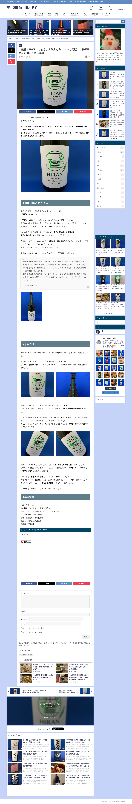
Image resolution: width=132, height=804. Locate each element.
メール (24, 619)
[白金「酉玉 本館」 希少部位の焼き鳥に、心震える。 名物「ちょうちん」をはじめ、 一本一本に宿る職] (114, 382)
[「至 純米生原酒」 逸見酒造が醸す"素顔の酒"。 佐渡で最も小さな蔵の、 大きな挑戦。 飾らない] (121, 368)
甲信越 (110, 170)
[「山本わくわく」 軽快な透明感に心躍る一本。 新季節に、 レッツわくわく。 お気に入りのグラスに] (107, 368)
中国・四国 (110, 188)
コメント (25, 593)
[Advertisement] (55, 333)
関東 (110, 161)
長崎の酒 (23, 654)
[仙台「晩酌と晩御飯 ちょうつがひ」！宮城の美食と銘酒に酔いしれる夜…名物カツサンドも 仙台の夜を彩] (99, 353)
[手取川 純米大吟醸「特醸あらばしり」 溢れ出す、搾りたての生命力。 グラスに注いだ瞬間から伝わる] (99, 382)
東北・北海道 (110, 147)
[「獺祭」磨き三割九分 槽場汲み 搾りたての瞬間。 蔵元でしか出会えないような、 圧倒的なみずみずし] (114, 368)
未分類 (110, 206)
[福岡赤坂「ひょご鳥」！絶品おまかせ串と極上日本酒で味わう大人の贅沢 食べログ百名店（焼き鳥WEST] (121, 360)
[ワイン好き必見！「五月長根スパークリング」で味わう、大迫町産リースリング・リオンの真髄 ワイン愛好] (114, 360)
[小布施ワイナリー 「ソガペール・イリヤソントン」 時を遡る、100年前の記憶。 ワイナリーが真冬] (107, 382)
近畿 (110, 183)
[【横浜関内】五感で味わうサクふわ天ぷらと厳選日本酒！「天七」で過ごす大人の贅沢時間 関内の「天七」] (114, 353)
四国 (110, 192)
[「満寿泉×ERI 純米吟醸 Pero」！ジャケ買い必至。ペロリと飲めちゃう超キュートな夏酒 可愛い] (107, 353)
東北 (110, 152)
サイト (23, 624)
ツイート (99, 322)
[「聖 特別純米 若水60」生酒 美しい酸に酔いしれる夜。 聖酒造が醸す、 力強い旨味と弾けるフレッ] (99, 368)
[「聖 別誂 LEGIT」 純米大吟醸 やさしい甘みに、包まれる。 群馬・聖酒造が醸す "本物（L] (121, 382)
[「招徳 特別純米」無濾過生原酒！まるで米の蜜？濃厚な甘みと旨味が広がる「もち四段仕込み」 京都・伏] (107, 360)
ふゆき (90, 56)
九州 (20, 45)
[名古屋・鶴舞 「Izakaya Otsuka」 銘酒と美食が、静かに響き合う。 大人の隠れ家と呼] (121, 375)
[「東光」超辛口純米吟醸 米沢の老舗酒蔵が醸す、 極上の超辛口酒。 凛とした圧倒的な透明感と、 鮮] (99, 375)
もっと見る (110, 313)
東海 (110, 174)
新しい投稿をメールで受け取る (33, 632)
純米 (31, 654)
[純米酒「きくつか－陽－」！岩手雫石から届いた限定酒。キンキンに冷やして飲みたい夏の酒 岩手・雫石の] (99, 360)
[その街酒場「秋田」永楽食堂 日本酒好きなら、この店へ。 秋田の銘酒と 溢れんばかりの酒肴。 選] (114, 375)
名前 (23, 611)
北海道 (110, 156)
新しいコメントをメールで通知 (33, 628)
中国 (110, 197)
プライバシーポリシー (103, 399)
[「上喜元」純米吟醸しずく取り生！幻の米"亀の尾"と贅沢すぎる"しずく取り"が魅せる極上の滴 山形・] (121, 353)
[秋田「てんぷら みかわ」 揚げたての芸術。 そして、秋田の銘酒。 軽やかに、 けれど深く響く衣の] (107, 375)
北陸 (110, 179)
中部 (110, 165)
